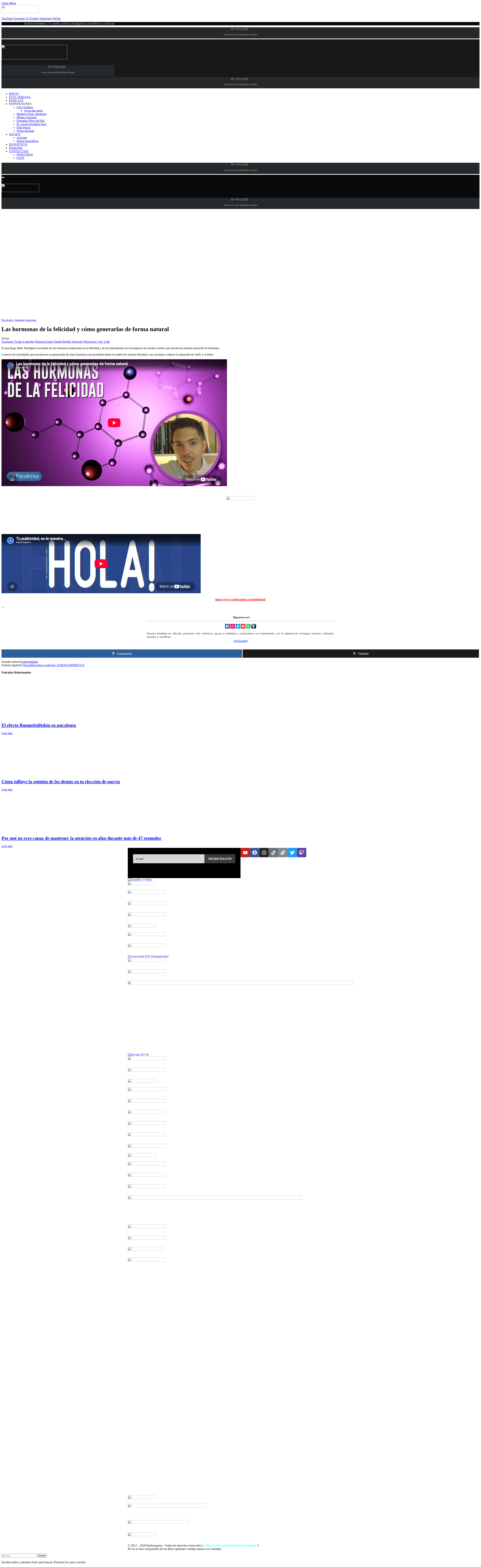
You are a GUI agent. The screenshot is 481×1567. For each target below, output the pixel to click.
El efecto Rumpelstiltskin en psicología (39, 725)
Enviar (42, 1555)
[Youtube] (245, 852)
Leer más (7, 733)
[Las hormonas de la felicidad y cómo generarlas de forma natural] (114, 316)
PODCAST (16, 100)
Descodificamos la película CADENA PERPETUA (53, 665)
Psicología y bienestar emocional (19, 320)
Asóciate (22, 137)
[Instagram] (264, 852)
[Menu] (3, 177)
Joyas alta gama (33, 110)
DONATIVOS (18, 144)
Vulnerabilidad (29, 661)
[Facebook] (254, 852)
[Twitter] (292, 852)
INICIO (14, 93)
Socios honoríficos (28, 141)
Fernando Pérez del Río (31, 120)
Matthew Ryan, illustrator (32, 114)
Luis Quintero (25, 107)
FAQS (20, 158)
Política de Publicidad (244, 1545)
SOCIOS (14, 134)
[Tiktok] (273, 852)
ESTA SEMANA (20, 97)
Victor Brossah (25, 130)
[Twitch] (301, 852)
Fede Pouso (23, 127)
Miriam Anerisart (27, 117)
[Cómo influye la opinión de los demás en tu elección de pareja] (37, 773)
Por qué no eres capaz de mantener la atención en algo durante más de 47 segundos (81, 838)
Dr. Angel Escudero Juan (31, 124)
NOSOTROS (25, 154)
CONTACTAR (18, 151)
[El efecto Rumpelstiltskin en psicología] (37, 717)
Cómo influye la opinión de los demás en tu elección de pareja (61, 781)
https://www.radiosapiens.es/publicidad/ (240, 599)
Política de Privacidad (216, 1545)
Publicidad (15, 147)
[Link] (282, 852)
